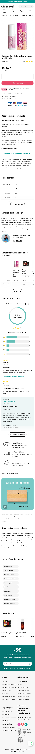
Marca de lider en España (17, 1)
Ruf (16, 184)
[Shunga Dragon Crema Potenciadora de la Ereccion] (7, 624)
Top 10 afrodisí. (9, 571)
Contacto (5, 681)
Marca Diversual (23, 687)
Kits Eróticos (6, 721)
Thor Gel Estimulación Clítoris (22, 633)
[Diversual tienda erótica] (14, 6)
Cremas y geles (8, 583)
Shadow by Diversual (9, 730)
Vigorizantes (8, 595)
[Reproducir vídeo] (5, 507)
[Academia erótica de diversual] (26, 724)
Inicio (3, 15)
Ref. (2, 71)
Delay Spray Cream (10, 599)
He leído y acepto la (18, 668)
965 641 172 (18, 94)
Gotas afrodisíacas (10, 579)
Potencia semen (9, 575)
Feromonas (7, 591)
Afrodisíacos (8, 566)
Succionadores (7, 711)
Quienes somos (23, 681)
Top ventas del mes (8, 727)
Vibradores (6, 715)
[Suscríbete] (29, 664)
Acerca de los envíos (9, 687)
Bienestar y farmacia (9, 718)
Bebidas (6, 587)
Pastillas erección (9, 603)
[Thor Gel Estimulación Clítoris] (22, 624)
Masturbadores (7, 724)
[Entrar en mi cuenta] (12, 11)
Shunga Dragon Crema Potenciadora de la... (7, 633)
